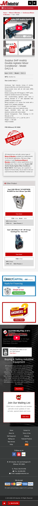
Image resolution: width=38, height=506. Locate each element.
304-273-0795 (14, 503)
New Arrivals (11, 442)
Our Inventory (8, 8)
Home (5, 13)
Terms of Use (26, 433)
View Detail (19, 214)
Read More (19, 389)
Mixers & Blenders (14, 13)
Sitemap (26, 436)
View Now (13, 353)
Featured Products (26, 439)
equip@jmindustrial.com (22, 473)
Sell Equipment (11, 436)
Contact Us (26, 430)
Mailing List (11, 439)
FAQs (11, 444)
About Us (11, 433)
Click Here (25, 417)
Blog (26, 442)
